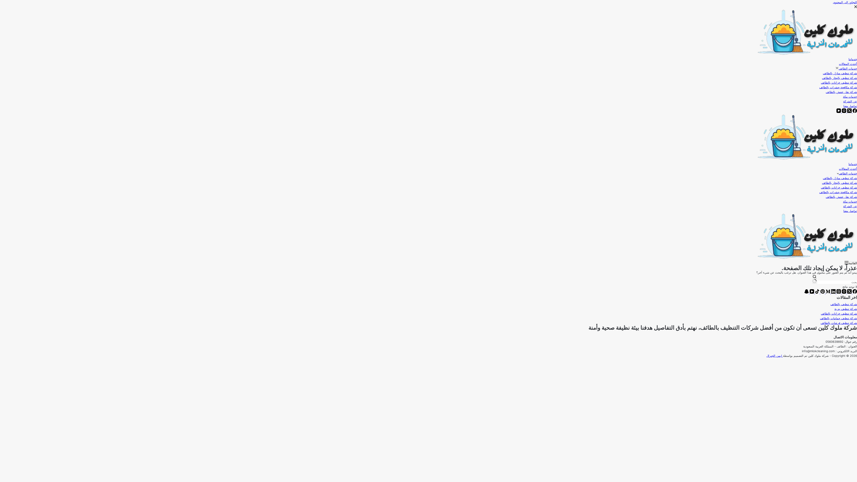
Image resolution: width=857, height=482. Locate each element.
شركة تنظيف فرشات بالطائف (839, 323)
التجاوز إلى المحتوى (845, 2)
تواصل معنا (850, 211)
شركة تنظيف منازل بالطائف (840, 178)
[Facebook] (854, 292)
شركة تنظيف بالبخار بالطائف (839, 183)
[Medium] (827, 292)
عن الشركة (850, 206)
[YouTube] (811, 292)
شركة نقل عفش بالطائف (841, 197)
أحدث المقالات (848, 168)
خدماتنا (853, 164)
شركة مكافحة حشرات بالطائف (838, 192)
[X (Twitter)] (849, 292)
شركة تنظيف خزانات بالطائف (839, 187)
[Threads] (838, 292)
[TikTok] (817, 292)
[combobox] (837, 282)
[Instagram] (843, 292)
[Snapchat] (806, 292)
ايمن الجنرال (774, 355)
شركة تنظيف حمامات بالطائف (838, 318)
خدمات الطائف (848, 173)
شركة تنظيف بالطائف (843, 304)
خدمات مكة (850, 201)
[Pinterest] (822, 292)
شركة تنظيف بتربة (845, 309)
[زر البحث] (814, 279)
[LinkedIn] (833, 292)
